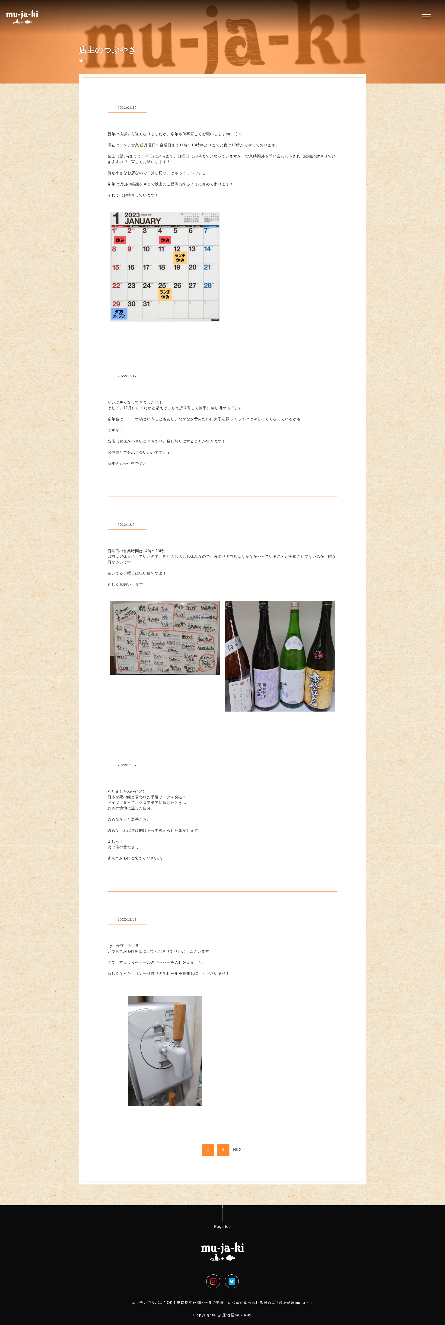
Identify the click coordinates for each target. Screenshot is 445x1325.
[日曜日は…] (165, 672)
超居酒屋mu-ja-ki (235, 1315)
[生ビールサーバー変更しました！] (165, 1103)
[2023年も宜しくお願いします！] (165, 319)
